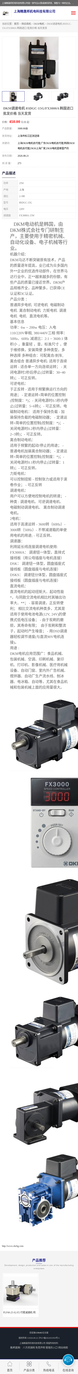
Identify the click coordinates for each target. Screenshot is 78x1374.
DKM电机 (39, 23)
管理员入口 (52, 1347)
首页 (16, 23)
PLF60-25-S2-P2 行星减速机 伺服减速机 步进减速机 (30, 1312)
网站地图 (63, 1347)
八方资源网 (29, 1347)
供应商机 (26, 23)
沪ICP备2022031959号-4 (49, 1338)
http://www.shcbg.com (12, 1246)
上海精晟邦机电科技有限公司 (32, 1343)
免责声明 (40, 1347)
